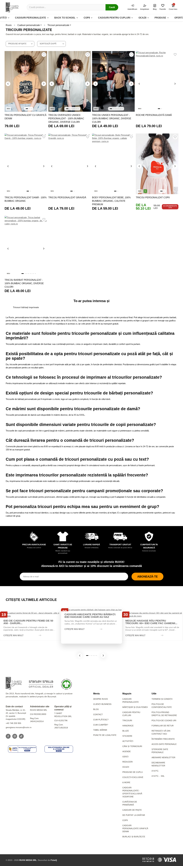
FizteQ (54, 860)
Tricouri (127, 720)
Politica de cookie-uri (164, 720)
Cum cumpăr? (100, 725)
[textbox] (20, 43)
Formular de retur (163, 725)
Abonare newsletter (163, 757)
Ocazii (142, 17)
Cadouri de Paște (132, 810)
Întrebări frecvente (163, 739)
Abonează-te (147, 576)
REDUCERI (127, 762)
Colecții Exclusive (132, 777)
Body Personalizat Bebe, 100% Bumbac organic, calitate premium (111, 201)
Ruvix (9, 25)
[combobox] (20, 44)
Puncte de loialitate (104, 735)
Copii (87, 17)
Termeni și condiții (162, 699)
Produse (160, 17)
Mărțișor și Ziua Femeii (135, 707)
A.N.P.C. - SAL (158, 776)
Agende (126, 751)
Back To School (64, 17)
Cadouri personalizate (30, 17)
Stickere (127, 736)
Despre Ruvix (100, 699)
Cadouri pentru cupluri (114, 17)
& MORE (126, 782)
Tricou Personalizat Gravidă (67, 197)
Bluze (125, 731)
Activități (127, 741)
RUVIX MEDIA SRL (28, 860)
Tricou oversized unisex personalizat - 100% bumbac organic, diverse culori (66, 118)
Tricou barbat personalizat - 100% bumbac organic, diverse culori (24, 283)
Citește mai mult (13, 635)
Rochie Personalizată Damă (154, 115)
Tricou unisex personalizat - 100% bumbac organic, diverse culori (111, 118)
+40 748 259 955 (13, 723)
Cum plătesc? (101, 719)
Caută (112, 7)
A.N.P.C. (155, 771)
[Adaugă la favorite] (44, 54)
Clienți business (102, 704)
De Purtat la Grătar (133, 815)
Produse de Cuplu (132, 772)
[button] (79, 655)
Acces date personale (164, 744)
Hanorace (128, 725)
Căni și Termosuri (132, 746)
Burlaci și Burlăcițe (133, 836)
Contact (98, 714)
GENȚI (125, 756)
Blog (96, 709)
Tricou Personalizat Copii (153, 197)
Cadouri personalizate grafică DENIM (135, 828)
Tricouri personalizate (58, 25)
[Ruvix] (12, 7)
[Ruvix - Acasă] (14, 683)
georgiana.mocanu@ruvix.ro (18, 727)
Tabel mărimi (100, 730)
